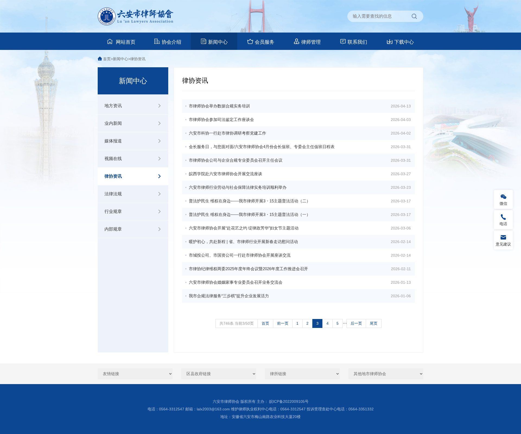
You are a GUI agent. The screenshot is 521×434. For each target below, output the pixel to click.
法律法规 (113, 194)
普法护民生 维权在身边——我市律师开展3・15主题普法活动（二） (249, 201)
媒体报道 (113, 141)
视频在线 (113, 158)
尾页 (373, 323)
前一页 (282, 323)
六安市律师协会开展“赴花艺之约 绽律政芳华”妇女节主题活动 (243, 228)
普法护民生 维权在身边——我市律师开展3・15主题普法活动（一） (249, 214)
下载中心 (404, 42)
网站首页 (125, 42)
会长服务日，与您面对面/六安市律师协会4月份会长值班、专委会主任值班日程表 (262, 146)
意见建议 (503, 244)
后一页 (356, 323)
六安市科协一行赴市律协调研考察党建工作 (227, 133)
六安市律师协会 (226, 401)
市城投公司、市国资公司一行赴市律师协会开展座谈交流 (240, 255)
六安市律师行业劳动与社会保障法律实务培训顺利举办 (238, 187)
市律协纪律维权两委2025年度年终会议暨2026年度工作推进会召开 (248, 268)
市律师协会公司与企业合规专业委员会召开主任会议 (235, 160)
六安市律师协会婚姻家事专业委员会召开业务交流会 (235, 282)
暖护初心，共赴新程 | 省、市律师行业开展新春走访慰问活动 (243, 241)
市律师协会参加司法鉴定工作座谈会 (221, 119)
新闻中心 (218, 42)
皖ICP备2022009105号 (289, 401)
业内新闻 (113, 123)
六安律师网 (136, 16)
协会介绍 (171, 42)
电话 (503, 224)
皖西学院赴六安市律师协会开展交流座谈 (225, 173)
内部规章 (113, 229)
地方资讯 (113, 105)
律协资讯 (137, 59)
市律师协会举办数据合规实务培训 (219, 106)
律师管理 (311, 42)
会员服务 (264, 42)
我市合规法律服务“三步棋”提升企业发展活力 (229, 295)
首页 (107, 59)
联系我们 (357, 42)
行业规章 (113, 211)
